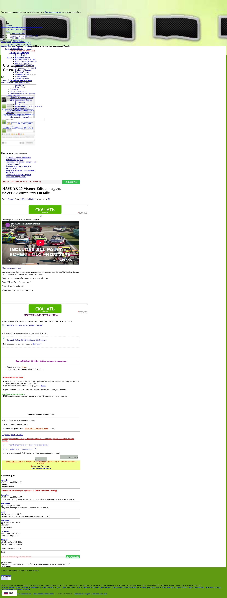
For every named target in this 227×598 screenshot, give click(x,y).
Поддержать (71, 182)
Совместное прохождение (20, 42)
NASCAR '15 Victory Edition (36, 428)
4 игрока (4, 587)
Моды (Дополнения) (18, 91)
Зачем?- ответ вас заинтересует (41, 468)
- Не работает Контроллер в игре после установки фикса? (25, 445)
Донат (8, 115)
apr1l (3, 512)
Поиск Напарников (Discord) (22, 98)
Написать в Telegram (82, 594)
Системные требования (11, 268)
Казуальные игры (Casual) (25, 59)
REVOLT (37, 344)
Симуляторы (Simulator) (24, 66)
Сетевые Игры (16, 40)
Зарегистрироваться (53, 12)
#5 (2, 506)
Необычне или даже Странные (22, 93)
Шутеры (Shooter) (22, 72)
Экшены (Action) (23, 590)
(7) (49, 199)
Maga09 (4, 540)
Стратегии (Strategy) (23, 70)
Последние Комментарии (20, 29)
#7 (2, 482)
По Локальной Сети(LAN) (21, 44)
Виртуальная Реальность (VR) (22, 51)
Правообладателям (23, 594)
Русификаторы (21, 108)
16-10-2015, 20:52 (27, 199)
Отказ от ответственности (43, 594)
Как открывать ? (18, 176)
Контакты (10, 113)
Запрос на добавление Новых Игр (24, 36)
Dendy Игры (20, 87)
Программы (20, 102)
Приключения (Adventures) (26, 61)
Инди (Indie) (20, 57)
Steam (24, 367)
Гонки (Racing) (21, 55)
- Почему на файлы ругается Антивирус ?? (19, 449)
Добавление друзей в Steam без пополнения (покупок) (18, 159)
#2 (2, 533)
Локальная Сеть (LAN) (71, 587)
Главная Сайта (16, 27)
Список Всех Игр (17, 34)
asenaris (4, 480)
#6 (2, 497)
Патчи (17, 104)
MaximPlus (5, 503)
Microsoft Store (16, 49)
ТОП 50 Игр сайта (17, 38)
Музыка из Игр (21, 111)
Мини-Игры (15, 89)
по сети (96, 587)
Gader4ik (5, 495)
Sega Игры (19, 85)
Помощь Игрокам (13, 96)
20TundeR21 (6, 521)
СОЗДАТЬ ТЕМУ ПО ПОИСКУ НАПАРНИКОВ (32, 457)
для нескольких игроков (18, 587)
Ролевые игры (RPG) (23, 64)
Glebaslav (5, 531)
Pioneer (11, 199)
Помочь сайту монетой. (19, 117)
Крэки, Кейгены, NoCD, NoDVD (28, 106)
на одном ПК (86, 587)
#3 (2, 523)
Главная (9, 25)
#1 (2, 542)
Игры (8, 32)
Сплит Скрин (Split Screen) (21, 47)
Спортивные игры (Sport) (25, 68)
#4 (2, 514)
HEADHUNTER (25, 74)
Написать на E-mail (99, 594)
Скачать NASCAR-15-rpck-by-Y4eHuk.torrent (24, 325)
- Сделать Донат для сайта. (12, 435)
